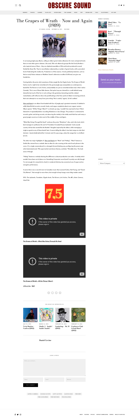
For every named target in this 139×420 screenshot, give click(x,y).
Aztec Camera (33, 394)
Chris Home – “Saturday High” (114, 59)
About (81, 414)
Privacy (93, 414)
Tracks (32, 12)
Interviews (57, 12)
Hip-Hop (113, 12)
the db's (78, 394)
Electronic (104, 12)
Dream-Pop (89, 12)
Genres (25, 12)
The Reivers (55, 397)
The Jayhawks (43, 397)
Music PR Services (120, 414)
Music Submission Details (105, 70)
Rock (75, 12)
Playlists (48, 12)
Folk (96, 12)
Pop (81, 12)
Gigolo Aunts (45, 394)
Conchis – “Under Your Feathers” (114, 41)
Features (86, 414)
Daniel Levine (45, 29)
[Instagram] (124, 5)
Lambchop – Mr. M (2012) (62, 327)
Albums (40, 12)
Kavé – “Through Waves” (114, 32)
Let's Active (57, 394)
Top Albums (67, 12)
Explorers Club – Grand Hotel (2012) (77, 328)
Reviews (66, 29)
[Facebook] (119, 5)
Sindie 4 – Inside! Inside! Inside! (45, 327)
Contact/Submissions (102, 414)
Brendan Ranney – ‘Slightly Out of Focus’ (116, 50)
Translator (66, 397)
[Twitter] (121, 5)
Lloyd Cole (68, 394)
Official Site (27, 286)
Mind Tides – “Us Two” (114, 23)
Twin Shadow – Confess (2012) (29, 327)
